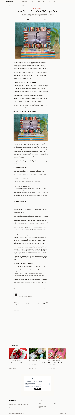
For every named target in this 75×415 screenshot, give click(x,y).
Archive (13, 5)
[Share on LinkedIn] (19, 288)
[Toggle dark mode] (68, 2)
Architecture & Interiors (42, 1)
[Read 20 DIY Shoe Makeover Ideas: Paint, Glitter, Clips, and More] (57, 353)
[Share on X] (17, 288)
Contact (54, 403)
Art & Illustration (25, 1)
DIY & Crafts (49, 1)
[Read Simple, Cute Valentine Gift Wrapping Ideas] (18, 353)
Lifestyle (54, 1)
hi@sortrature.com (63, 413)
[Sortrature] (9, 1)
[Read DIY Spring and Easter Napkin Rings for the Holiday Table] (37, 353)
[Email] (9, 407)
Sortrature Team (32, 19)
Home (10, 5)
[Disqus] (31, 325)
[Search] (66, 2)
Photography (34, 1)
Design (30, 1)
